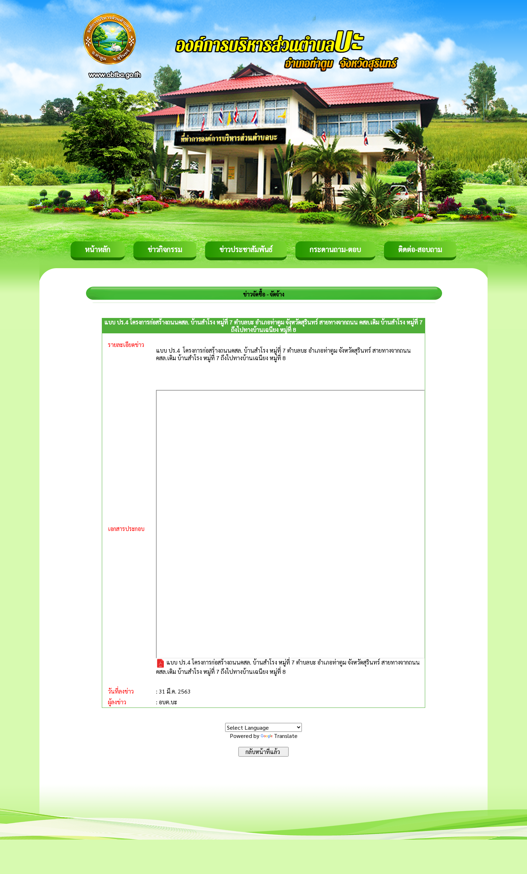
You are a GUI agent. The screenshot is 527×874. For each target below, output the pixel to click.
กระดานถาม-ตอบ (335, 249)
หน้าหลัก (97, 249)
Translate (286, 735)
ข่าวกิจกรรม (165, 249)
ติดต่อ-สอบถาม (420, 249)
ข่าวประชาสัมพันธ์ (245, 249)
